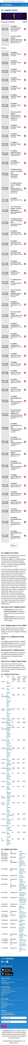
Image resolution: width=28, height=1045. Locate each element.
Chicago (3, 781)
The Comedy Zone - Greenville (9, 828)
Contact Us (3, 980)
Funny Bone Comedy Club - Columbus (9, 743)
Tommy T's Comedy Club (22, 939)
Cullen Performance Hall (10, 815)
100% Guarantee (5, 983)
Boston (3, 681)
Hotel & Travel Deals (6, 992)
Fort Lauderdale (4, 695)
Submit (4, 1026)
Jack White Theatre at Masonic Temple (22, 930)
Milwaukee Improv (22, 920)
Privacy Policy (4, 1002)
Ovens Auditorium (9, 719)
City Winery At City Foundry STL (9, 842)
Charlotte (3, 718)
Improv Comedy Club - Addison (9, 821)
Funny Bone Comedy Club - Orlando (9, 776)
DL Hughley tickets (13, 645)
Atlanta (3, 688)
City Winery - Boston (19, 643)
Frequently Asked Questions (7, 982)
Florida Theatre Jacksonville (10, 724)
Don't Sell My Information (7, 1004)
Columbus (3, 740)
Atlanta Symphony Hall (9, 764)
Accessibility (4, 1005)
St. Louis (2, 839)
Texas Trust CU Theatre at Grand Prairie (9, 807)
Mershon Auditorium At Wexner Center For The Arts (9, 753)
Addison (3, 819)
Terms (2, 1001)
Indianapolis (4, 768)
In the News (4, 994)
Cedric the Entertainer (11, 594)
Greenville (3, 825)
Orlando (3, 773)
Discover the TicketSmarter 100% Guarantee (14, 1)
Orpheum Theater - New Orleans (9, 798)
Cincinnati (3, 759)
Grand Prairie (3, 803)
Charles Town (3, 709)
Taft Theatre (9, 760)
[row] (14, 29)
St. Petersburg (4, 728)
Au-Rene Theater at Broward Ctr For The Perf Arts (9, 701)
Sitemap (3, 1007)
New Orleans (3, 796)
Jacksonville (4, 722)
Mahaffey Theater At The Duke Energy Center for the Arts (9, 733)
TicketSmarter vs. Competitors (8, 991)
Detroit (3, 786)
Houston (3, 814)
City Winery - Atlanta (22, 857)
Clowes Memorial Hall (9, 769)
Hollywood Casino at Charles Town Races (9, 712)
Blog (2, 995)
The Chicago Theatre (9, 783)
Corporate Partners (5, 989)
